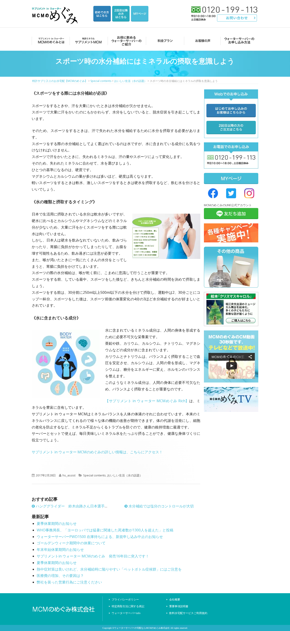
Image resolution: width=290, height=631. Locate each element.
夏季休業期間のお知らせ (57, 523)
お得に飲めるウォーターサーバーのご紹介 (126, 40)
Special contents (94, 475)
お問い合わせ (237, 18)
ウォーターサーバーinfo (126, 613)
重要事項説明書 (178, 606)
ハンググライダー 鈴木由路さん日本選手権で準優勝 (79, 506)
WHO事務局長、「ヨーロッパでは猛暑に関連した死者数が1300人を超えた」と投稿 (105, 530)
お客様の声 (201, 40)
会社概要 (174, 599)
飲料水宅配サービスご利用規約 (188, 613)
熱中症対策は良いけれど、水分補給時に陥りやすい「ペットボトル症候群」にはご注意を (109, 569)
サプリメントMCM (88, 40)
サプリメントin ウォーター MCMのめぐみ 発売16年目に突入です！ (93, 556)
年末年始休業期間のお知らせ (60, 549)
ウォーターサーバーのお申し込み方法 (239, 40)
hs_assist (69, 475)
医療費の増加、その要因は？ (60, 575)
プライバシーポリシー (125, 599)
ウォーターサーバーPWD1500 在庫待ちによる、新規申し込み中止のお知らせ (100, 536)
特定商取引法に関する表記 (128, 606)
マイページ (139, 14)
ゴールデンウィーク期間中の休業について (71, 542)
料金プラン (164, 40)
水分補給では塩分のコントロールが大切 (161, 506)
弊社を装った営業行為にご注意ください (69, 582)
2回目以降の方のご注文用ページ (121, 14)
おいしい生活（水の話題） (125, 475)
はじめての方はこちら (102, 14)
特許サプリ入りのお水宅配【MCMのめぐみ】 (55, 10)
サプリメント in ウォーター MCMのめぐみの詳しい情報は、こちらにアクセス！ (97, 451)
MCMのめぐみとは (50, 40)
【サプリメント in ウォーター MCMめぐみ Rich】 (147, 400)
